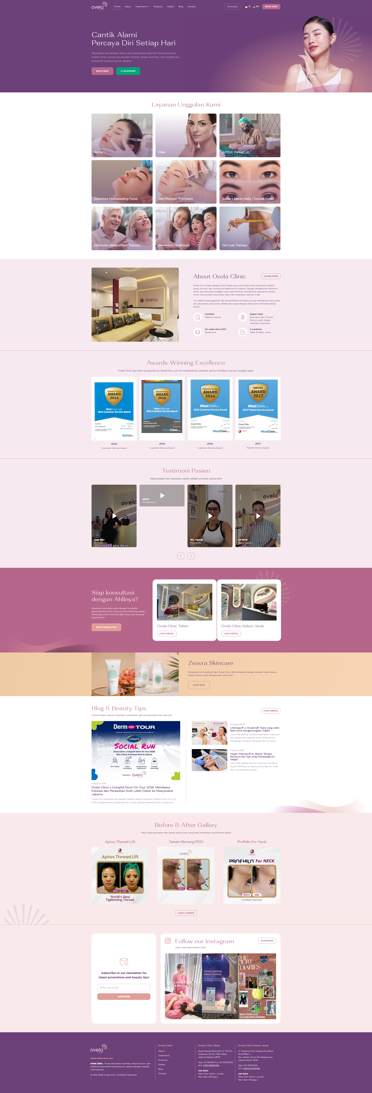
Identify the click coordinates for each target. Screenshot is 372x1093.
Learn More (271, 276)
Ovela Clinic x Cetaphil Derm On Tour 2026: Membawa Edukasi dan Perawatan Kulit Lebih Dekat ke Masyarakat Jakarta (132, 791)
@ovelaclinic (267, 940)
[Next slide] (191, 556)
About (128, 6)
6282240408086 (251, 1068)
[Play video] (114, 516)
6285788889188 (211, 1065)
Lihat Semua (270, 710)
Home (117, 6)
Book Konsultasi (106, 627)
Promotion (232, 6)
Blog (181, 6)
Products (158, 6)
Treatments (141, 6)
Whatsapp (129, 71)
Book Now (271, 6)
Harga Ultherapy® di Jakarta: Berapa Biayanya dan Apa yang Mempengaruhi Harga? (252, 756)
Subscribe (124, 996)
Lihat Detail (166, 633)
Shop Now (199, 685)
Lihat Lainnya (186, 913)
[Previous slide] (181, 556)
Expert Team (256, 314)
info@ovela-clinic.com (101, 1058)
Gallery (170, 6)
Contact (192, 6)
